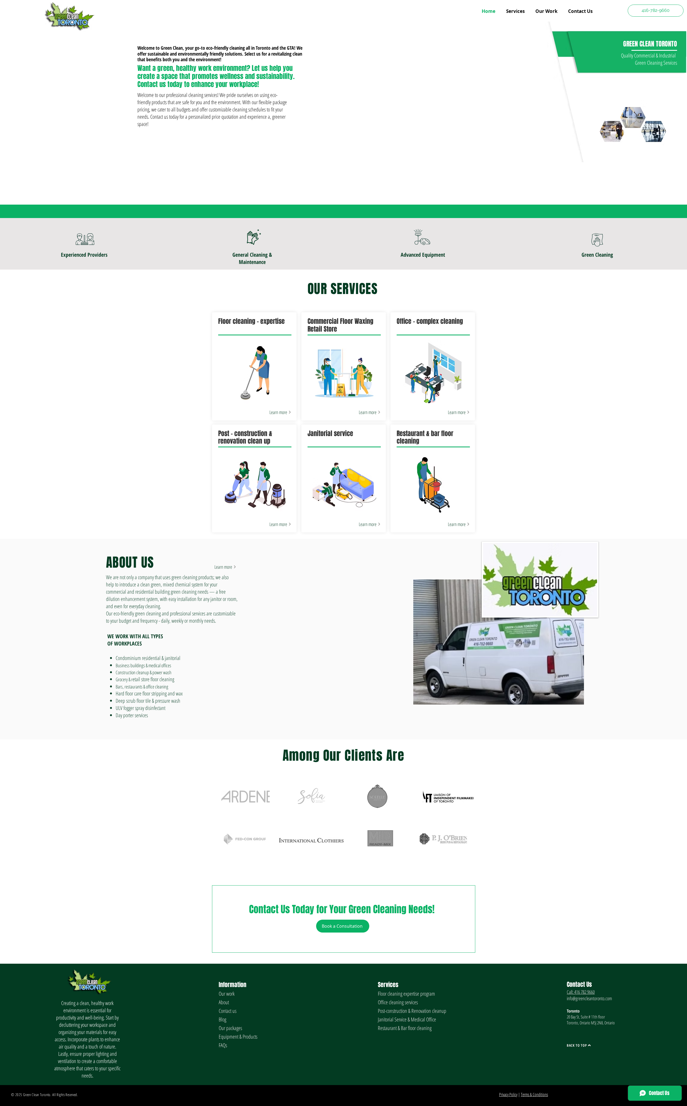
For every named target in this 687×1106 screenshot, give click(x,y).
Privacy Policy (508, 1094)
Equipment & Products (238, 1036)
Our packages (230, 1028)
